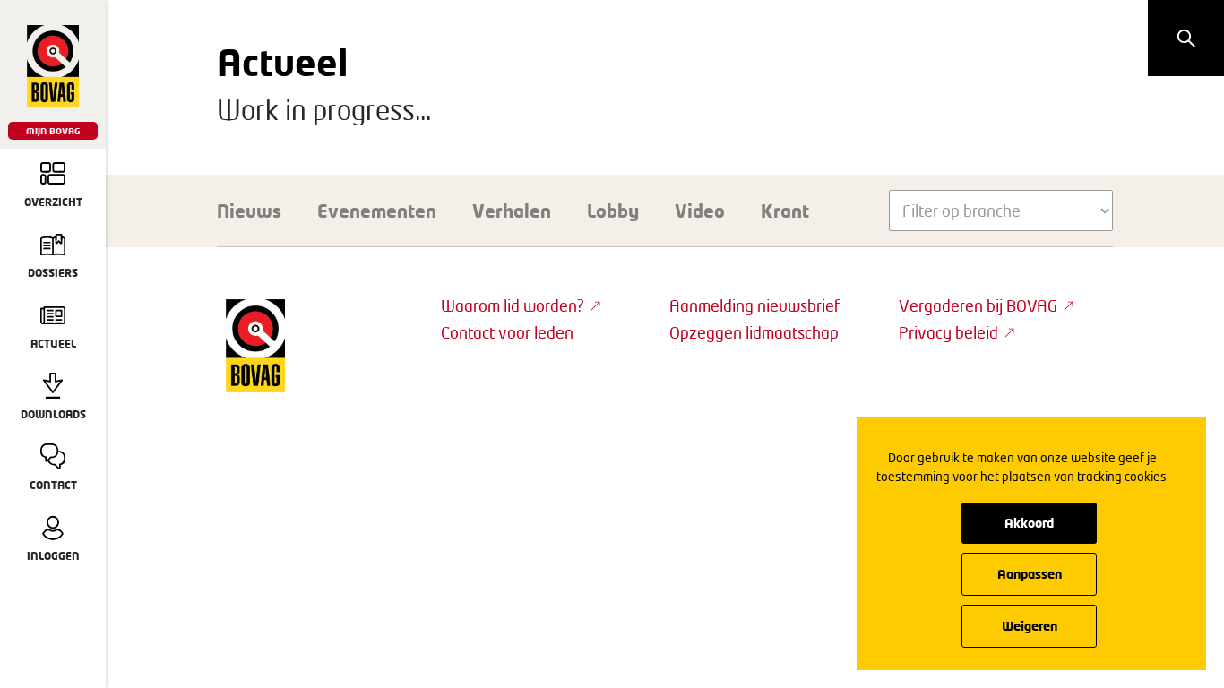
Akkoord (1029, 522)
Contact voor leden (507, 332)
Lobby (613, 210)
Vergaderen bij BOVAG (978, 305)
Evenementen (376, 210)
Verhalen (511, 210)
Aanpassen (1029, 573)
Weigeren (1029, 625)
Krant (785, 210)
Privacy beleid (948, 332)
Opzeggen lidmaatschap (754, 332)
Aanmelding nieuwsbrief (754, 305)
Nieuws (249, 210)
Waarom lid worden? (512, 305)
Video (700, 210)
